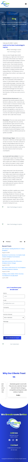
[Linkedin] (17, 441)
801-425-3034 (14, 449)
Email (4, 300)
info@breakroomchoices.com (14, 447)
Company (6, 307)
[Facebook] (10, 441)
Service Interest (7, 314)
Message (5, 321)
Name (5, 293)
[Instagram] (14, 441)
